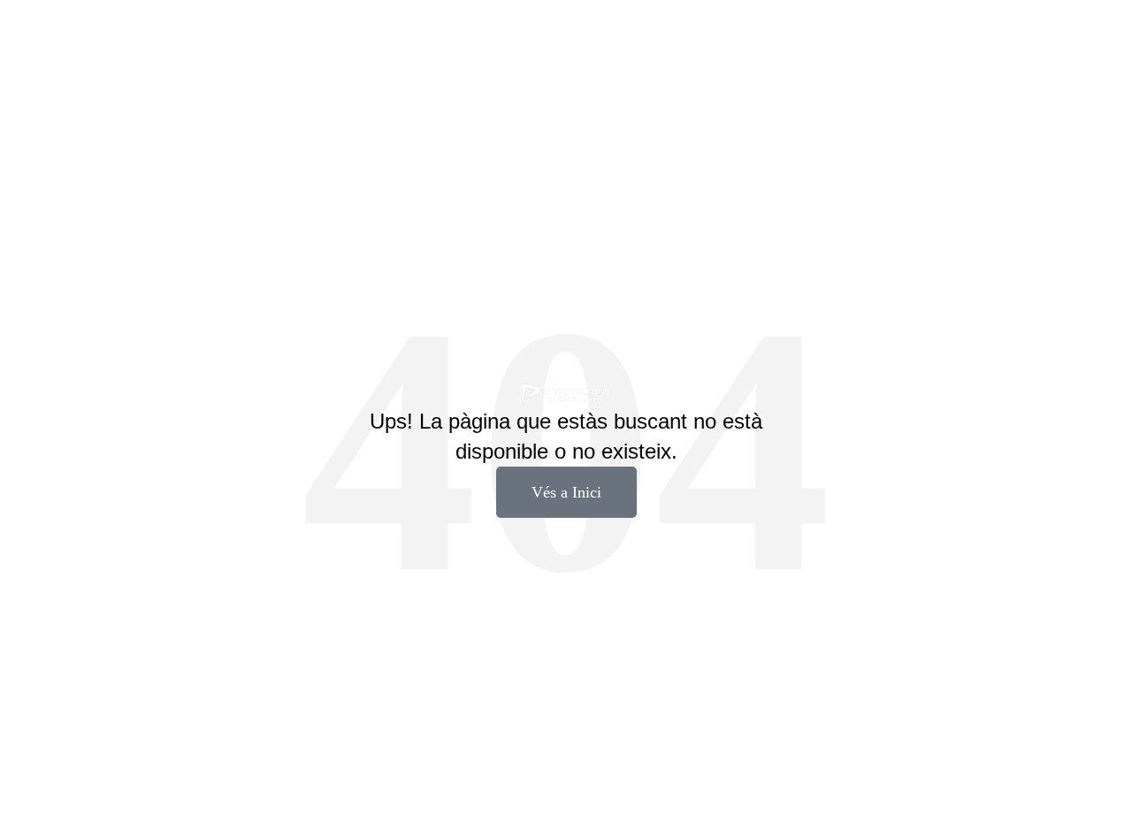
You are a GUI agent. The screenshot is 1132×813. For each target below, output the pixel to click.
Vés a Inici (566, 492)
